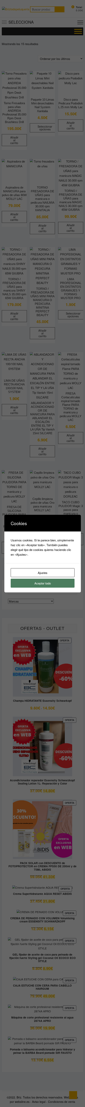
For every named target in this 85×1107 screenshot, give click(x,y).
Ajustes (42, 573)
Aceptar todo (42, 583)
